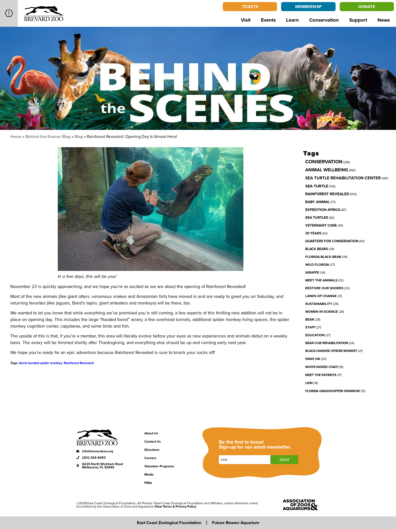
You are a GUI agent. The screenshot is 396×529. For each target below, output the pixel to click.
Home (15, 136)
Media (149, 474)
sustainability (318, 303)
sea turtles (316, 217)
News (383, 20)
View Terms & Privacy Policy (175, 506)
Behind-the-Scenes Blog (48, 136)
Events (268, 20)
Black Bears (316, 248)
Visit (246, 20)
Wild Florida (317, 264)
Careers (150, 458)
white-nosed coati (321, 366)
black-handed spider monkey (40, 363)
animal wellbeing (326, 170)
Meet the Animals (321, 280)
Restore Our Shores (324, 288)
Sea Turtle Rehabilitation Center (343, 178)
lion (309, 383)
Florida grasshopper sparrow (332, 391)
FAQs (148, 482)
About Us (151, 433)
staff (310, 327)
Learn (292, 20)
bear (309, 319)
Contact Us (152, 441)
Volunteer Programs (159, 466)
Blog (78, 136)
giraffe (312, 272)
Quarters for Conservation (331, 241)
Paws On (312, 358)
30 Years (313, 233)
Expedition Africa (322, 209)
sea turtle (316, 186)
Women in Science (321, 311)
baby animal (317, 202)
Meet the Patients (320, 375)
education (315, 335)
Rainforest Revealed (79, 363)
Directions (151, 449)
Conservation (324, 20)
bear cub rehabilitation (326, 342)
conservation (324, 161)
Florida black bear (323, 256)
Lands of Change (321, 295)
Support (358, 20)
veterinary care (321, 225)
